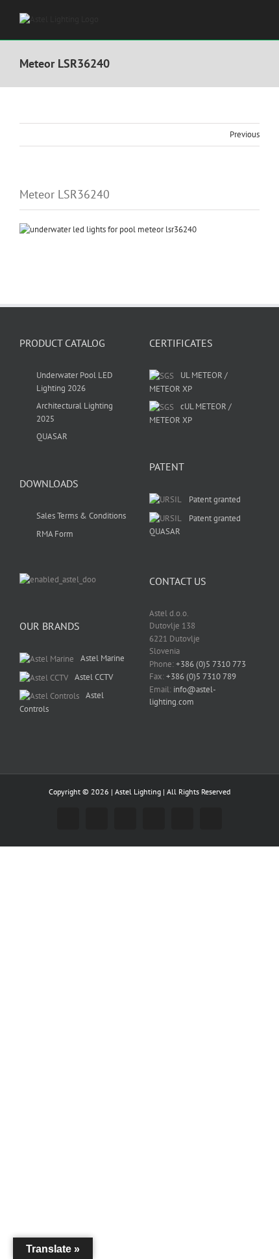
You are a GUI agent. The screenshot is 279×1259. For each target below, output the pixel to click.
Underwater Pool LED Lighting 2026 (74, 382)
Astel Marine (102, 658)
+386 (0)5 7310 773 (211, 664)
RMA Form (54, 533)
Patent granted (215, 499)
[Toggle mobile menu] (254, 20)
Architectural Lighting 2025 (74, 412)
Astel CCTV (94, 677)
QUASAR (51, 436)
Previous (245, 134)
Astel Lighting (138, 791)
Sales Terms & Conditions (81, 515)
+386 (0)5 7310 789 (201, 676)
